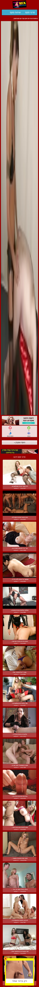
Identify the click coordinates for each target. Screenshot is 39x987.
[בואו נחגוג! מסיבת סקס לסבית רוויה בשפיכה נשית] (19, 503)
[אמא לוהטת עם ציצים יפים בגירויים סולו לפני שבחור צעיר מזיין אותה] (19, 813)
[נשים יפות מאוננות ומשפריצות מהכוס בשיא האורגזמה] (19, 844)
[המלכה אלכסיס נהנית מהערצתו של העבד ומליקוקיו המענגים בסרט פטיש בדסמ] (19, 596)
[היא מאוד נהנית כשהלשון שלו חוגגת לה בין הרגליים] (19, 472)
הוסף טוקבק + (19, 442)
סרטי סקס (30, 12)
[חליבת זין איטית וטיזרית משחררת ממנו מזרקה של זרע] (19, 720)
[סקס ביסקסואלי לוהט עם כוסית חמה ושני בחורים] (19, 751)
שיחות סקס (15, 12)
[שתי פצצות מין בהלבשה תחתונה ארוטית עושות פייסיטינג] (19, 937)
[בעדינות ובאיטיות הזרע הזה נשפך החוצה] (19, 782)
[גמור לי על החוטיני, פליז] (19, 658)
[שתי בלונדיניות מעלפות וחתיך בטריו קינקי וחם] (19, 689)
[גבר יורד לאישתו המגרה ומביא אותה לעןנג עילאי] (19, 534)
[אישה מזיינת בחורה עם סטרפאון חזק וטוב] (19, 627)
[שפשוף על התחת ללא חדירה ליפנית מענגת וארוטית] (19, 565)
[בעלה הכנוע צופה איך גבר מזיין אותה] (19, 875)
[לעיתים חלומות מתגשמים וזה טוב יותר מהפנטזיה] (19, 906)
